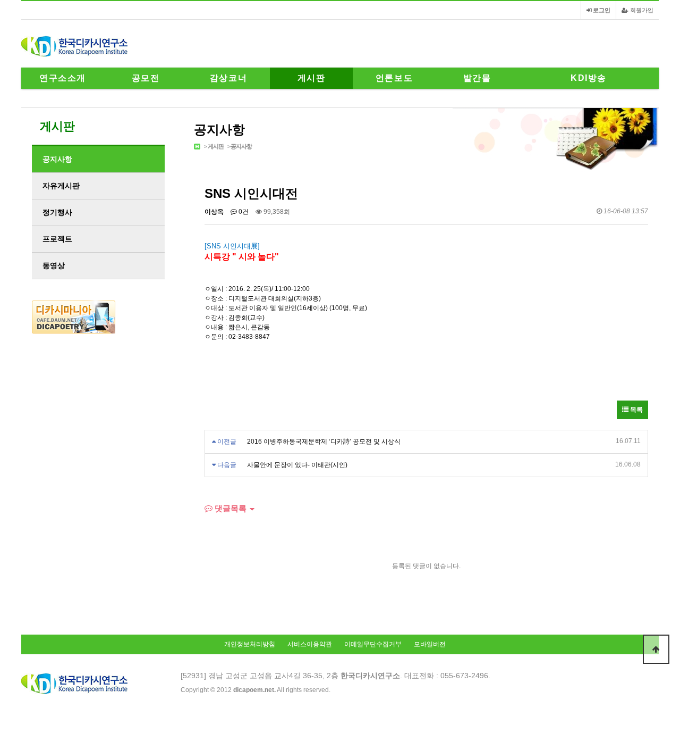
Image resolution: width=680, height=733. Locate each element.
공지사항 (241, 146)
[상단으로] (656, 649)
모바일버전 (430, 644)
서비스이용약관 (309, 644)
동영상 (53, 265)
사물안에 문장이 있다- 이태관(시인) (297, 465)
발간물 (477, 77)
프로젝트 (57, 239)
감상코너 (228, 77)
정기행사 (57, 212)
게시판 (312, 77)
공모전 (146, 77)
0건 (243, 211)
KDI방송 (589, 77)
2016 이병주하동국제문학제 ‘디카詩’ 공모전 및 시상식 (324, 441)
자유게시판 (61, 185)
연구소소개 (62, 77)
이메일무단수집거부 (373, 644)
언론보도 (394, 77)
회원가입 (640, 10)
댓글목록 (229, 508)
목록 (635, 409)
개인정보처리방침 (249, 644)
